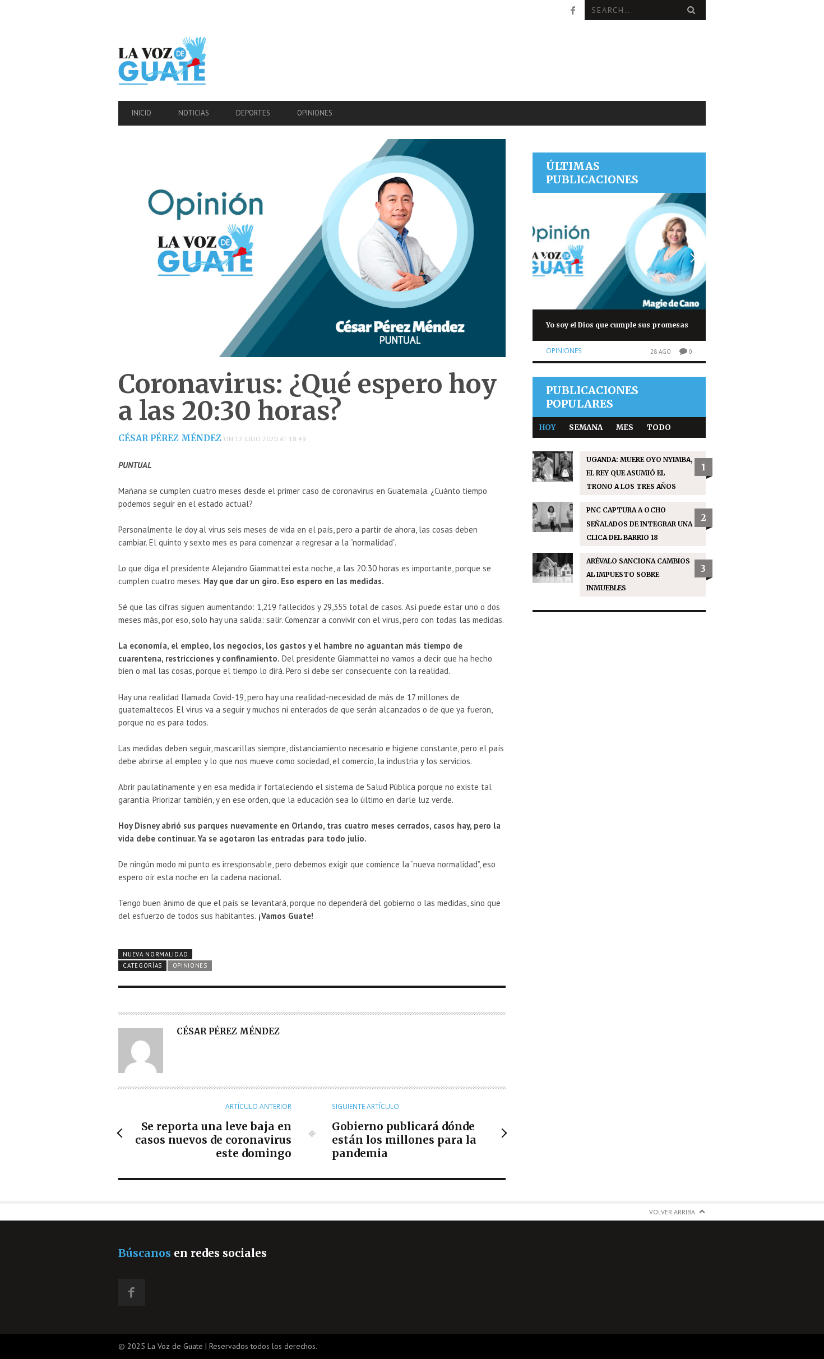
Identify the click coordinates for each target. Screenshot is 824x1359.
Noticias (193, 113)
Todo (659, 427)
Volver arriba (672, 1212)
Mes (624, 427)
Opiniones (314, 113)
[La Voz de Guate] (206, 60)
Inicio (141, 113)
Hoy (547, 427)
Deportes (253, 113)
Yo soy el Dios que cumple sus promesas (617, 325)
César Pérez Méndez (169, 438)
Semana (586, 427)
